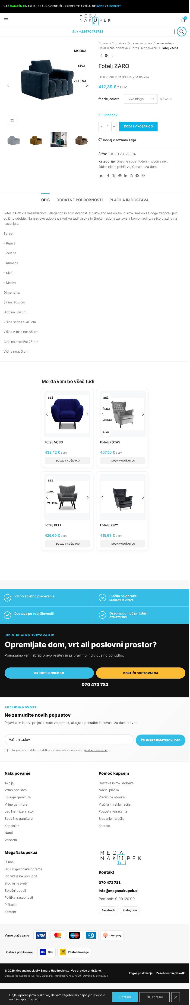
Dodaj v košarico (138, 126)
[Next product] (112, 55)
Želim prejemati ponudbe (160, 740)
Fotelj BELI (53, 525)
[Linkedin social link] (126, 176)
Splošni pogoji (15, 890)
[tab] (45, 199)
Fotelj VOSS (54, 442)
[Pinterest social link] (120, 176)
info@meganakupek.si (118, 890)
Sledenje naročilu (111, 818)
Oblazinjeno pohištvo (113, 48)
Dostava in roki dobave (116, 783)
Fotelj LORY (109, 525)
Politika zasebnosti (19, 897)
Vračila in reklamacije (114, 804)
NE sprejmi (154, 997)
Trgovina (118, 43)
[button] (8, 85)
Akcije (9, 783)
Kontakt (104, 826)
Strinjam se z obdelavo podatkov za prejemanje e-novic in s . (60, 750)
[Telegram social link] (137, 176)
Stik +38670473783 (87, 31)
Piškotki (10, 905)
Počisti (167, 99)
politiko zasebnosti (96, 750)
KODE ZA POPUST (108, 6)
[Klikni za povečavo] (12, 120)
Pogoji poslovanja (140, 973)
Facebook (108, 910)
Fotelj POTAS (110, 442)
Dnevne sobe (162, 43)
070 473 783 (118, 617)
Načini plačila (109, 790)
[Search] (181, 31)
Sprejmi (125, 997)
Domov (103, 43)
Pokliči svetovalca (140, 673)
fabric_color (108, 99)
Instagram (130, 910)
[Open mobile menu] (5, 19)
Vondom (11, 840)
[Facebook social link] (108, 176)
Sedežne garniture (19, 818)
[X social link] (114, 176)
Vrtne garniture (16, 804)
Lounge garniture (18, 797)
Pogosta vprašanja (113, 811)
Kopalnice (12, 826)
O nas (9, 862)
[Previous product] (101, 55)
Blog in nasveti (16, 883)
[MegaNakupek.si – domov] (121, 857)
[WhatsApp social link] (131, 176)
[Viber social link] (143, 176)
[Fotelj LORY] (123, 497)
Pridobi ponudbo (49, 673)
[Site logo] (95, 19)
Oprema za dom (138, 43)
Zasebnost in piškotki (170, 973)
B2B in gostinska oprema (23, 869)
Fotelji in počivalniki (144, 48)
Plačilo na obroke (112, 797)
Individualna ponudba (21, 876)
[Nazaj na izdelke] (107, 55)
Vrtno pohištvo (16, 790)
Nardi (9, 833)
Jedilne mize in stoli (19, 811)
